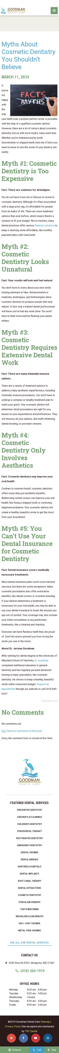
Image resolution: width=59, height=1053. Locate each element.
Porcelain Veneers (29, 902)
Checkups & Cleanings (29, 817)
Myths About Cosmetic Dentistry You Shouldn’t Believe (28, 56)
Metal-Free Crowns (29, 930)
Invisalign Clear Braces (29, 916)
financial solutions (44, 225)
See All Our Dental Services (29, 942)
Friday (12, 1004)
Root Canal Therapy (29, 881)
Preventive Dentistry (29, 810)
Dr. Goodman (41, 660)
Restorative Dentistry (29, 838)
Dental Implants (29, 873)
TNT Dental (31, 1031)
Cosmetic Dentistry (29, 895)
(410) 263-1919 (32, 971)
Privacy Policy (13, 1026)
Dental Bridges (29, 859)
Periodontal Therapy (29, 831)
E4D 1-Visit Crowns (29, 923)
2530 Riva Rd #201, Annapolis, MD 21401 (31, 963)
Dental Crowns (29, 852)
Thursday (14, 1000)
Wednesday (15, 997)
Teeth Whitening (29, 909)
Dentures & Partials (29, 866)
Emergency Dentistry (29, 845)
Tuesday (13, 993)
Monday (13, 989)
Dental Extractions (29, 888)
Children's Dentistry (29, 824)
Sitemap (45, 1021)
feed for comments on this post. (22, 730)
